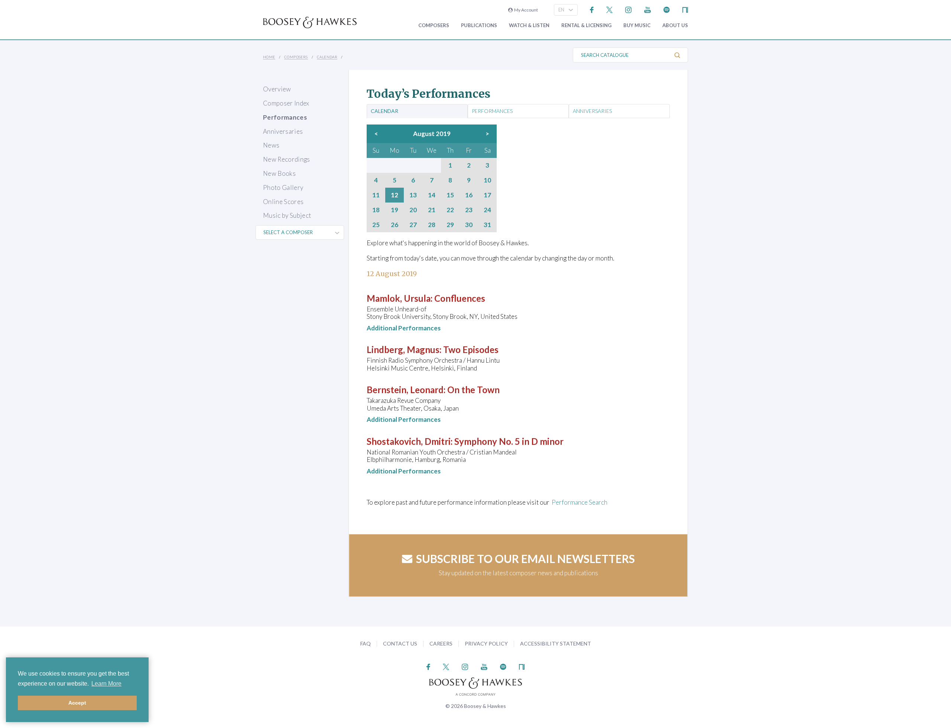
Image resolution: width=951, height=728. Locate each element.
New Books (279, 173)
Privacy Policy (486, 643)
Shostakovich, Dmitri (409, 441)
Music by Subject (287, 215)
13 (413, 195)
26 (394, 225)
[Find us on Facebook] (592, 9)
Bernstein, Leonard (405, 389)
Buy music (636, 25)
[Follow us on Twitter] (609, 9)
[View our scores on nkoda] (685, 9)
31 (487, 225)
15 (450, 195)
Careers (440, 643)
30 (469, 225)
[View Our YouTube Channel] (647, 9)
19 (394, 210)
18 (376, 210)
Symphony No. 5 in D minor (509, 441)
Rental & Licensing (586, 25)
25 (376, 225)
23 (469, 210)
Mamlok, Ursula (399, 298)
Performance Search (579, 502)
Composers (433, 25)
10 (487, 180)
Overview (277, 89)
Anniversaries (283, 131)
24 (487, 210)
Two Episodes (471, 349)
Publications (479, 25)
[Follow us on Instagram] (628, 9)
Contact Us (400, 643)
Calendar (327, 57)
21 (431, 210)
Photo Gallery (283, 187)
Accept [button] (77, 703)
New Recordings (286, 159)
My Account (525, 10)
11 (376, 195)
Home (269, 57)
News (271, 145)
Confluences (459, 298)
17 (487, 195)
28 (431, 225)
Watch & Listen (529, 25)
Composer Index (286, 103)
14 (431, 195)
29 (450, 225)
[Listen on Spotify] (666, 9)
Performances (285, 117)
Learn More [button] (106, 683)
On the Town (473, 389)
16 (469, 195)
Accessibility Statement (555, 643)
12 (394, 195)
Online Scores (283, 202)
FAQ (365, 643)
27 (413, 225)
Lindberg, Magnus (403, 349)
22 (450, 210)
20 (413, 210)
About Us (675, 25)
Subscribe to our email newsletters (525, 558)
